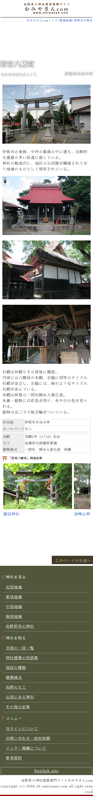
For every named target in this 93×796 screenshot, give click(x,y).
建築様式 (14, 678)
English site (46, 771)
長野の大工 (16, 687)
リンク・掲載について (26, 748)
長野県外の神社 (20, 626)
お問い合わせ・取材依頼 (28, 739)
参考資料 (14, 758)
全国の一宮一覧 (20, 648)
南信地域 (66, 20)
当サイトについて (22, 729)
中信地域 (14, 607)
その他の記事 (18, 707)
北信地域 (14, 587)
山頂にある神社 (20, 697)
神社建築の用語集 (22, 658)
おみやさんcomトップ (42, 20)
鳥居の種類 (16, 668)
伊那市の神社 (83, 20)
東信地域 (14, 597)
